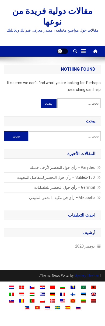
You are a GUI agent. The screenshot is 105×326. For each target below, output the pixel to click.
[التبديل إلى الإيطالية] (11, 293)
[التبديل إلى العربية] (83, 287)
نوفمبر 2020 (85, 246)
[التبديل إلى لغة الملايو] (63, 300)
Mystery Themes (86, 275)
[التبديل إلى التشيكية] (32, 287)
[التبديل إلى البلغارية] (63, 287)
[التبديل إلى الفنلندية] (73, 293)
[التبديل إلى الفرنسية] (63, 293)
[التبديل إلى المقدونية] (73, 300)
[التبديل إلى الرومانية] (22, 300)
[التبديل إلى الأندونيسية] (22, 293)
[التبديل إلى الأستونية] (83, 293)
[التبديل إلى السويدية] (57, 307)
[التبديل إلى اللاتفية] (93, 300)
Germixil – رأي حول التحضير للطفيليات (64, 187)
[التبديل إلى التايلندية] (47, 307)
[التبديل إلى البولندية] (42, 300)
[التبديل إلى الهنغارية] (32, 293)
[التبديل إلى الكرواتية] (42, 287)
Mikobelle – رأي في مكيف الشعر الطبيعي (62, 197)
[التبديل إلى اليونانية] (42, 293)
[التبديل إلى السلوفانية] (78, 307)
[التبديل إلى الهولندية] (11, 287)
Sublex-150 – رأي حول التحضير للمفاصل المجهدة (56, 177)
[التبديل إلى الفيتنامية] (37, 307)
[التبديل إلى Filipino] (27, 307)
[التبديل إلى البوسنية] (73, 287)
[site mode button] (62, 51)
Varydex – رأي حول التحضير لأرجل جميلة (62, 167)
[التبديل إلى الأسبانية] (68, 307)
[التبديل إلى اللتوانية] (83, 300)
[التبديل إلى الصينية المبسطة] (52, 287)
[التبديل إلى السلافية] (11, 300)
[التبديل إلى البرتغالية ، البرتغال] (32, 300)
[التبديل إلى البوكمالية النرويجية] (52, 300)
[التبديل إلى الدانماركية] (22, 287)
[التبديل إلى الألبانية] (93, 287)
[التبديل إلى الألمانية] (52, 293)
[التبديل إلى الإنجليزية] (93, 293)
